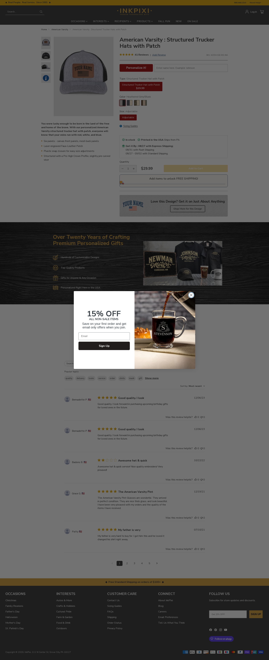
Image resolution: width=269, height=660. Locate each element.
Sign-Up (104, 346)
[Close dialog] (191, 295)
